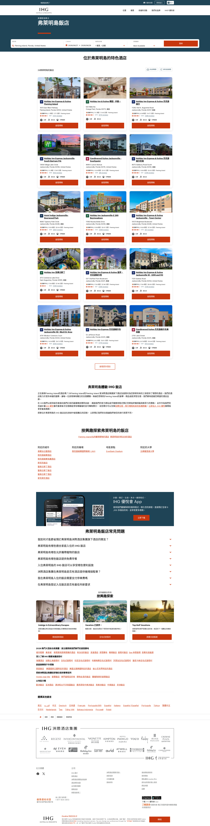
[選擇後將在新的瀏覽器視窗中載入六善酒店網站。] (44, 739)
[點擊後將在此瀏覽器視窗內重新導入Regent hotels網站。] (56, 739)
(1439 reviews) (58, 286)
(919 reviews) (149, 344)
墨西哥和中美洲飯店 (85, 685)
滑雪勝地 (103, 652)
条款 (75, 821)
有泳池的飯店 (83, 652)
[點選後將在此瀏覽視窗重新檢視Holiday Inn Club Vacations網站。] (151, 750)
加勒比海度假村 (52, 660)
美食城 (49, 652)
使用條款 (145, 775)
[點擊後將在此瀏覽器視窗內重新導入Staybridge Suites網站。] (137, 750)
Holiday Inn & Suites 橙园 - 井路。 (105, 101)
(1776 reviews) (103, 343)
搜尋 (181, 43)
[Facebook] (38, 774)
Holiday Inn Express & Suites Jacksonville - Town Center (149, 216)
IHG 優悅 (50, 406)
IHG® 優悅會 (169, 10)
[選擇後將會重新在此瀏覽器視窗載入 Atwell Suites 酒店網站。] (121, 750)
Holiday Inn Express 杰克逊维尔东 (105, 329)
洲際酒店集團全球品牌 (79, 779)
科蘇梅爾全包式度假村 (102, 660)
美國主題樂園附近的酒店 (80, 669)
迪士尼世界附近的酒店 (102, 669)
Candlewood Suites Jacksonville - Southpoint (106, 160)
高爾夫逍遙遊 (148, 652)
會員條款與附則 (147, 772)
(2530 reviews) (58, 344)
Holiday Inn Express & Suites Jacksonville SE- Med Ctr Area (58, 330)
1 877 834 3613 (62, 799)
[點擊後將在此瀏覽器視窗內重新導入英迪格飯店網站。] (122, 739)
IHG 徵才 (74, 773)
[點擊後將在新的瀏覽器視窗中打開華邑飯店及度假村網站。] (154, 739)
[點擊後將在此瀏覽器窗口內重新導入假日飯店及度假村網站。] (86, 750)
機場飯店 (113, 652)
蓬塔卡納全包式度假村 (142, 660)
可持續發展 (110, 779)
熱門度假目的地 (68, 677)
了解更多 (146, 804)
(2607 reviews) (58, 230)
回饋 (143, 789)
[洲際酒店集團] (43, 10)
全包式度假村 (67, 660)
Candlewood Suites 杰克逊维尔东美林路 (152, 330)
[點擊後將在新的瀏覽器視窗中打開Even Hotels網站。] (59, 750)
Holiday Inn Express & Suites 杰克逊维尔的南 (152, 160)
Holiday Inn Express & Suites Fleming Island (57, 103)
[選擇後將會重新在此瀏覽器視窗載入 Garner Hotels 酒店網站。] (98, 750)
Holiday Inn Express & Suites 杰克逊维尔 (152, 103)
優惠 (132, 10)
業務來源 (74, 789)
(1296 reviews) (103, 287)
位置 (124, 10)
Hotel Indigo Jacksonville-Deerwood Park (56, 216)
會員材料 (110, 782)
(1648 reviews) (104, 230)
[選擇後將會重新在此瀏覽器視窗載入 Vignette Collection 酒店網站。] (94, 738)
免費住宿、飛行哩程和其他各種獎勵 (131, 406)
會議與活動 (142, 10)
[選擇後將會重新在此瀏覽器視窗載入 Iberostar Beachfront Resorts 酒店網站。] (45, 750)
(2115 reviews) (103, 115)
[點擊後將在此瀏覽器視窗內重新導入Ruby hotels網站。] (144, 739)
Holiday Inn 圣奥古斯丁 (54, 272)
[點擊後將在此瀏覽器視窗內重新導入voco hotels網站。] (134, 739)
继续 (160, 819)
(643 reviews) (57, 173)
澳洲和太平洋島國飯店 (65, 685)
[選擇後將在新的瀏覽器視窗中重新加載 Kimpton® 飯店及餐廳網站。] (109, 739)
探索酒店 (74, 776)
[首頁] (40, 717)
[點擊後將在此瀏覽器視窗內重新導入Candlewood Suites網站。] (164, 750)
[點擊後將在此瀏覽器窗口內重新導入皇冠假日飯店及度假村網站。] (165, 739)
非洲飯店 (121, 685)
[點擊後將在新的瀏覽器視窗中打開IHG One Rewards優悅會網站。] (157, 758)
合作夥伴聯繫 (76, 786)
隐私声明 (72, 823)
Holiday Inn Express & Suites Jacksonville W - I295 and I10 (149, 273)
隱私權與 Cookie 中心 (149, 779)
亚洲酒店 (49, 685)
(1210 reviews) (57, 116)
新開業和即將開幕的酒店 (64, 652)
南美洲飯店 (101, 685)
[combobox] (38, 45)
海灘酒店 (40, 660)
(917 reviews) (149, 230)
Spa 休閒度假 (135, 652)
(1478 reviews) (149, 173)
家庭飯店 (40, 669)
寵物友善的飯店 (83, 677)
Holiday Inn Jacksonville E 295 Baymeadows (104, 216)
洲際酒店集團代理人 (113, 772)
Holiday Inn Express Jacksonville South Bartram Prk (59, 160)
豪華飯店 (56, 677)
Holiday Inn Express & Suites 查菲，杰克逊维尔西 (106, 273)
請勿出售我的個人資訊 (149, 782)
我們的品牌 (156, 10)
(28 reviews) (103, 173)
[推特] (44, 774)
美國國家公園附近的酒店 (57, 669)
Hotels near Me (43, 677)
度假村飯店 (123, 652)
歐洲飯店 (40, 685)
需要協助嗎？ (45, 3)
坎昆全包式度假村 (82, 660)
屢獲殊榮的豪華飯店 (101, 677)
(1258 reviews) (149, 116)
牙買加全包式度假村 (122, 660)
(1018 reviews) (149, 287)
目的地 (14, 41)
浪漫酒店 (94, 652)
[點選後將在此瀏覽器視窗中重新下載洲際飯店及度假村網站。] (74, 739)
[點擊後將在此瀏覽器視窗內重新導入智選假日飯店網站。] (73, 750)
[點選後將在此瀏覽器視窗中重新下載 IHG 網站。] (59, 728)
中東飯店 (111, 685)
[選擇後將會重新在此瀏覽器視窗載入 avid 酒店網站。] (110, 750)
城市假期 (40, 652)
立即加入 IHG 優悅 (157, 406)
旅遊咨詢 (110, 775)
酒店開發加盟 (76, 782)
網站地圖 (145, 785)
